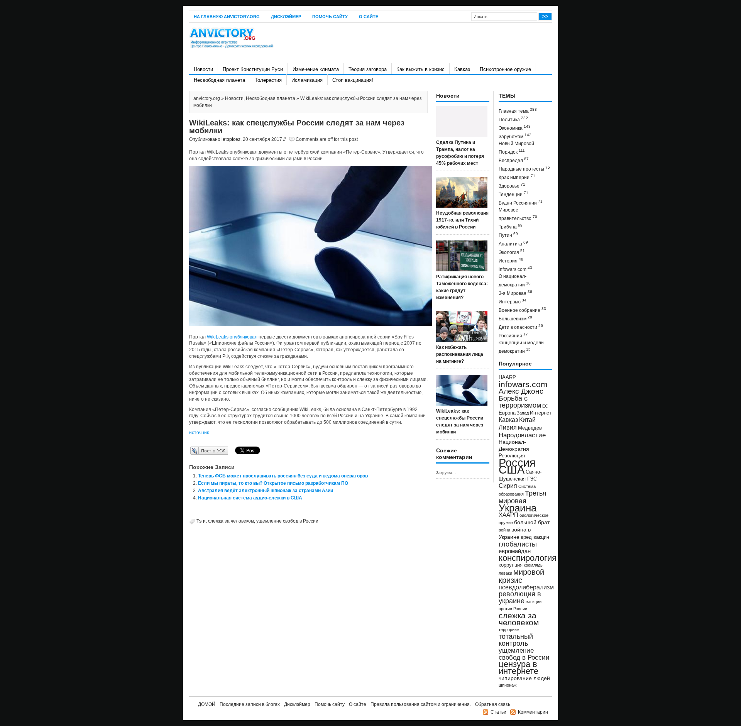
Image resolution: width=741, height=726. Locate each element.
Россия (517, 462)
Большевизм (515, 318)
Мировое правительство (518, 214)
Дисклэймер (286, 16)
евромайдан (515, 551)
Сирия (508, 485)
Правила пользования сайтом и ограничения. (420, 704)
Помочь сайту (330, 16)
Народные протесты (524, 168)
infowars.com (515, 269)
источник (199, 432)
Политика (513, 119)
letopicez (231, 139)
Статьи (498, 712)
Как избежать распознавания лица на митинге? (459, 354)
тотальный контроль (516, 640)
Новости (203, 69)
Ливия (508, 427)
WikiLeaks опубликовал (232, 337)
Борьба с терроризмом (520, 401)
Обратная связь (492, 704)
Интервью (512, 301)
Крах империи (517, 177)
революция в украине (520, 597)
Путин (508, 235)
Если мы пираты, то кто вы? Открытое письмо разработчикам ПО (273, 483)
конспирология (528, 558)
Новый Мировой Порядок (516, 148)
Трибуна (511, 226)
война (504, 530)
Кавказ (462, 69)
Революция (512, 456)
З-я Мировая (515, 292)
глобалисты (518, 544)
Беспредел (514, 160)
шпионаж (507, 685)
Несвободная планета (219, 80)
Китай (527, 419)
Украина (517, 508)
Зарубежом (515, 136)
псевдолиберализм (526, 587)
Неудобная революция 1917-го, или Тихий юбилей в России (462, 220)
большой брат (532, 522)
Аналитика (513, 243)
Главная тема (518, 110)
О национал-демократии (515, 281)
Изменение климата (316, 69)
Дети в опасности (521, 326)
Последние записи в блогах (250, 704)
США (511, 469)
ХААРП (508, 515)
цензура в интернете (518, 667)
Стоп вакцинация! (352, 80)
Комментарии (533, 712)
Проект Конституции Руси (253, 69)
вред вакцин (535, 537)
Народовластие (522, 435)
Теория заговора (368, 69)
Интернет (541, 413)
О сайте (368, 16)
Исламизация (307, 80)
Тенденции (513, 194)
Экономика (515, 127)
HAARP (507, 377)
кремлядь (533, 565)
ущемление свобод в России (287, 521)
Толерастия (268, 80)
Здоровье (512, 185)
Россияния (513, 335)
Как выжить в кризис (420, 69)
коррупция (511, 565)
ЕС (545, 406)
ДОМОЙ (206, 704)
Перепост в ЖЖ (197, 450)
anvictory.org (206, 98)
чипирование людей (524, 678)
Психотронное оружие (505, 69)
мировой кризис (521, 576)
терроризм (509, 629)
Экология (512, 252)
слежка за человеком (231, 521)
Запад (523, 413)
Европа (507, 413)
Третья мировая (522, 497)
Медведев (530, 428)
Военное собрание (522, 309)
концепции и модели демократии (521, 347)
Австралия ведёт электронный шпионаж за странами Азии (265, 490)
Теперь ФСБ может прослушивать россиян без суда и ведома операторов (283, 476)
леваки (505, 573)
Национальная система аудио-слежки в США (250, 498)
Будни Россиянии (521, 202)
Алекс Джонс (521, 391)
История (511, 260)
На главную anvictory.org (227, 16)
